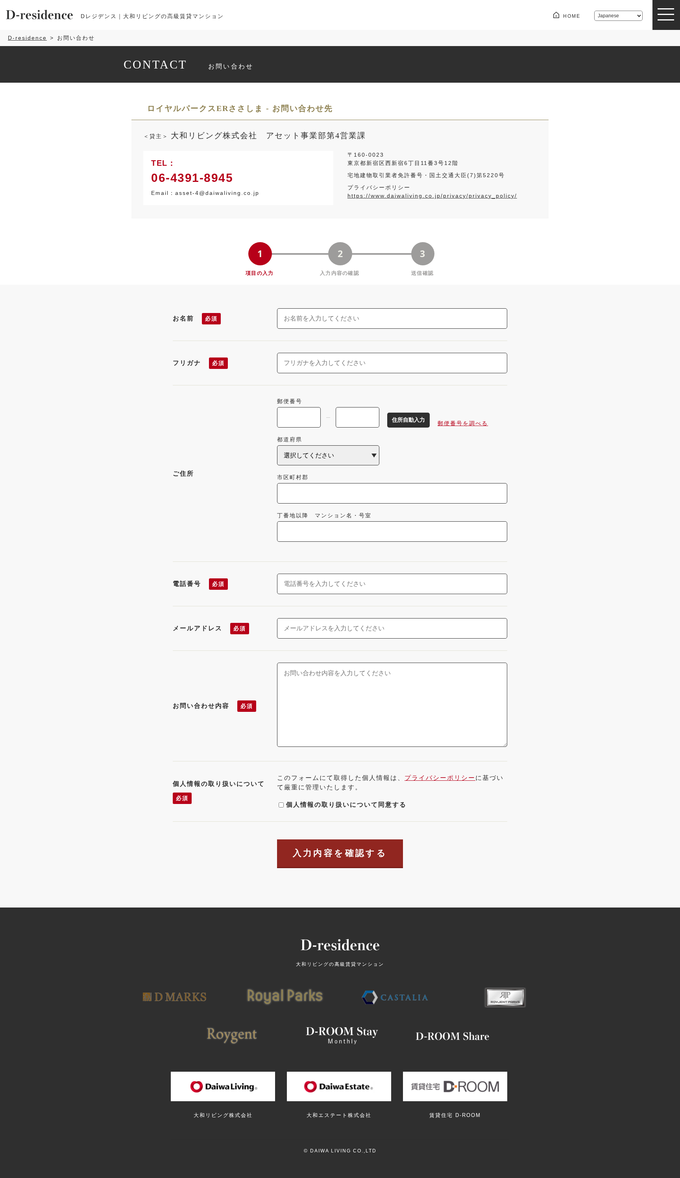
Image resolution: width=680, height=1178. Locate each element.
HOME (571, 16)
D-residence (27, 38)
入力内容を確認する (340, 853)
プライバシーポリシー (440, 777)
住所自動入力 (408, 420)
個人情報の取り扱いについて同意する (346, 804)
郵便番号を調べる (463, 423)
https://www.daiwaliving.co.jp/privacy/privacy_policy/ (432, 196)
